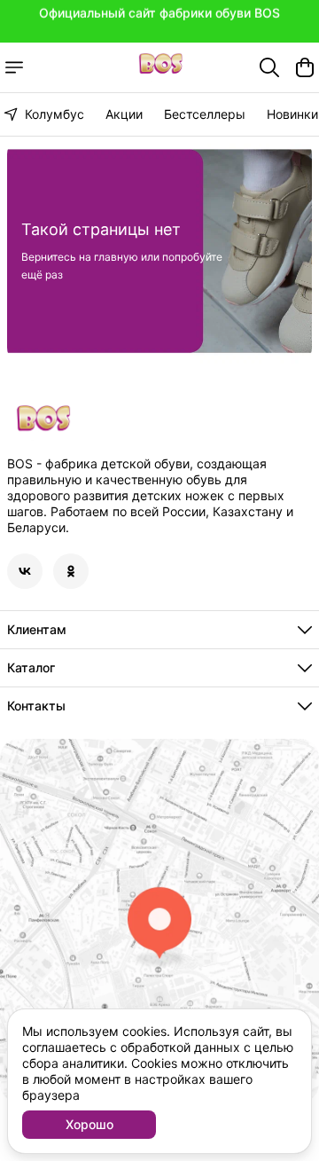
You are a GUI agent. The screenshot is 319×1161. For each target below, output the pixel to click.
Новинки (292, 114)
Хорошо (89, 1124)
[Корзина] (304, 67)
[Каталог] (14, 67)
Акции (124, 114)
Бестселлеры (204, 114)
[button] (25, 571)
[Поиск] (269, 67)
